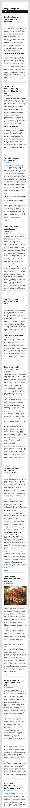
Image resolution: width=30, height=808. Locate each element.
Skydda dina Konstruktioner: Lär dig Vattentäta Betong (12, 785)
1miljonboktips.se (11, 8)
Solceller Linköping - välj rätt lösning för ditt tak (11, 301)
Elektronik (6, 293)
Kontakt (9, 11)
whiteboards (22, 698)
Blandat (5, 80)
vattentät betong (15, 799)
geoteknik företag (18, 101)
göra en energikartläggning (10, 27)
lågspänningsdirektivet (8, 242)
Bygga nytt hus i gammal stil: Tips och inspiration (12, 578)
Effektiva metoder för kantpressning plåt (11, 368)
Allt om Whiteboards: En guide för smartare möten (12, 682)
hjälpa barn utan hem (13, 168)
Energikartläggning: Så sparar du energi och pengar (11, 19)
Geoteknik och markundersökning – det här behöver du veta (11, 89)
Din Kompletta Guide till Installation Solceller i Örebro (11, 470)
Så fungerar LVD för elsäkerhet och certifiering (11, 228)
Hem (5, 11)
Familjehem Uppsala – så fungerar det (12, 159)
